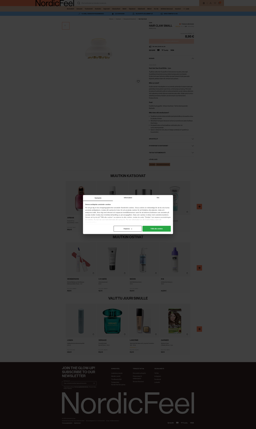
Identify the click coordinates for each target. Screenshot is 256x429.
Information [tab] (128, 197)
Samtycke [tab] (98, 198)
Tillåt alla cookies (156, 229)
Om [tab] (158, 197)
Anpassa (127, 229)
